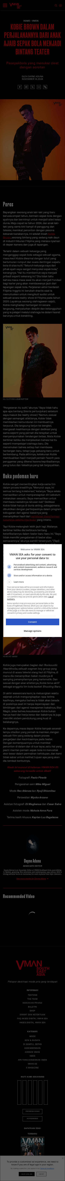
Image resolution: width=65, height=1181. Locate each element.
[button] (32, 582)
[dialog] (32, 590)
